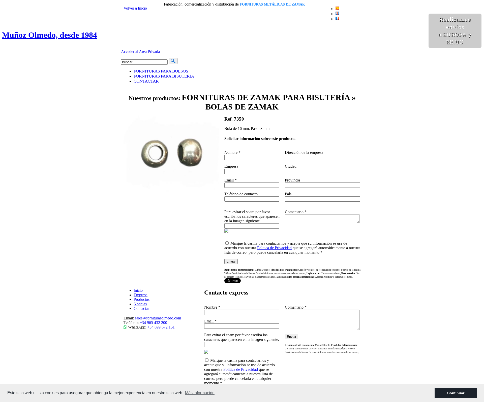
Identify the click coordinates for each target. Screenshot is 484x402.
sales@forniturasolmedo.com (158, 318)
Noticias (140, 304)
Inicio (138, 290)
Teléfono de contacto (241, 194)
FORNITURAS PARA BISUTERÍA (164, 76)
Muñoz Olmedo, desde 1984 (49, 35)
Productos (141, 299)
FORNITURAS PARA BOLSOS (161, 71)
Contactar (141, 308)
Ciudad (290, 166)
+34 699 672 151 (161, 327)
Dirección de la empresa (304, 152)
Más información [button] (200, 393)
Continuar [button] (455, 393)
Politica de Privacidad (274, 248)
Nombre (232, 152)
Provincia (292, 180)
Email (230, 180)
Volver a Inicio (135, 8)
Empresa (231, 166)
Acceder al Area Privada (140, 51)
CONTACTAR (146, 81)
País (288, 194)
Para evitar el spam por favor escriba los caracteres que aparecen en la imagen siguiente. (252, 216)
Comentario (296, 212)
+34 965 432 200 (153, 322)
